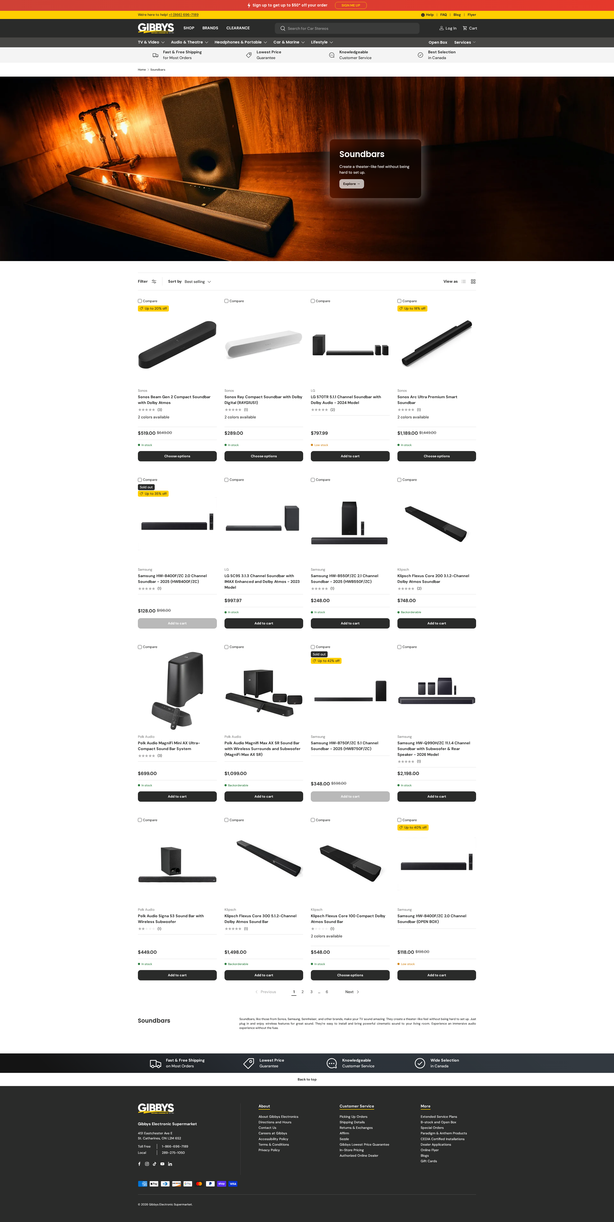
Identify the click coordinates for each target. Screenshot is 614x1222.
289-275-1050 (173, 1152)
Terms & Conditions (274, 1144)
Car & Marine (286, 42)
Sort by (175, 281)
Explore (351, 183)
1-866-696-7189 (175, 1146)
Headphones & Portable (238, 42)
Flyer (472, 14)
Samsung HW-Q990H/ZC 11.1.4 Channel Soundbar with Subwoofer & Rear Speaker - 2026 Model (433, 748)
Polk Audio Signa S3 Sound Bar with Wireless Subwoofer (171, 918)
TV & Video (148, 42)
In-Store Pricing (352, 1150)
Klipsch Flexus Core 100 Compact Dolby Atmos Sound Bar (348, 918)
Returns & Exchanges (356, 1128)
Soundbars (157, 69)
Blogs (425, 1155)
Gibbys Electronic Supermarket (170, 1204)
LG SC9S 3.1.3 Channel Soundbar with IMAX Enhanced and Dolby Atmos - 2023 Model (262, 581)
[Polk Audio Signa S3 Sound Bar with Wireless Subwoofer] (177, 864)
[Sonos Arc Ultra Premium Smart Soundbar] (436, 345)
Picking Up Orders (353, 1116)
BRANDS (210, 28)
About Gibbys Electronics (278, 1116)
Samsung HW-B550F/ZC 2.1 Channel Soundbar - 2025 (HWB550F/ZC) (344, 578)
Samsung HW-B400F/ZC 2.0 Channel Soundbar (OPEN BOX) (431, 918)
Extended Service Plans (439, 1116)
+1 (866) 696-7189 (184, 14)
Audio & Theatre (187, 42)
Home (142, 69)
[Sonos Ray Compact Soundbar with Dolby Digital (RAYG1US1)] (263, 345)
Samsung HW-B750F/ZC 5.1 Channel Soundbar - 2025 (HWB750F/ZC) (344, 745)
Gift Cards (429, 1161)
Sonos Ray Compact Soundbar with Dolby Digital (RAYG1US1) (263, 399)
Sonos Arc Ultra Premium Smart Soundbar (427, 399)
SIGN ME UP (351, 5)
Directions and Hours (275, 1122)
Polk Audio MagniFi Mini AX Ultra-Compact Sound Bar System (169, 745)
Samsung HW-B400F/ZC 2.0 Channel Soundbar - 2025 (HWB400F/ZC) (172, 578)
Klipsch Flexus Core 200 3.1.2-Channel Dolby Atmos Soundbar (433, 578)
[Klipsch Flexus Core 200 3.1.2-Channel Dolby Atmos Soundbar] (436, 523)
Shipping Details (352, 1122)
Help (430, 14)
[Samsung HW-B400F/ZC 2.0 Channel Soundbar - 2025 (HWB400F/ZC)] (177, 523)
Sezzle (344, 1139)
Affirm (344, 1133)
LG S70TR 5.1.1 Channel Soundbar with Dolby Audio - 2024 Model (346, 399)
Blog (457, 14)
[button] (469, 28)
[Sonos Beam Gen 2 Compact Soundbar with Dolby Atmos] (177, 345)
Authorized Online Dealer (359, 1155)
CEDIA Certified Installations (443, 1139)
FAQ (443, 14)
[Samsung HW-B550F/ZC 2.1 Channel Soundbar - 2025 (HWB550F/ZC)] (350, 523)
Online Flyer (430, 1150)
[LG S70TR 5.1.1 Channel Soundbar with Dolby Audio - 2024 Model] (350, 345)
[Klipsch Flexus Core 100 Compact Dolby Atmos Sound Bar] (350, 864)
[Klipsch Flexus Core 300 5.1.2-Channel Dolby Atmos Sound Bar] (263, 864)
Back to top (307, 1079)
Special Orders (432, 1128)
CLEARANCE (238, 28)
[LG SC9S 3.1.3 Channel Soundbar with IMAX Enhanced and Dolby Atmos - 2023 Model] (263, 523)
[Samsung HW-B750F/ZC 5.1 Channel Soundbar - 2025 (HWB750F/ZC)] (350, 690)
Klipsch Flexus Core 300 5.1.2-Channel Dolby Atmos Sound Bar (260, 918)
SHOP (188, 28)
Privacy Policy (269, 1150)
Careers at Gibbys (273, 1133)
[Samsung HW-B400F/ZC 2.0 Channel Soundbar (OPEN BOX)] (436, 864)
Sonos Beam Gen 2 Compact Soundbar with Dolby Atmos (174, 399)
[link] (265, 992)
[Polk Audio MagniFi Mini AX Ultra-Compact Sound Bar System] (177, 690)
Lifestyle (319, 42)
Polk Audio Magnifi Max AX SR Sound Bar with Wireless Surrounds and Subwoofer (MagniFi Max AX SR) (262, 748)
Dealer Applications (436, 1144)
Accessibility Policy (273, 1139)
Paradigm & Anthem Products (444, 1133)
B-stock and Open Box (438, 1122)
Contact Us (267, 1128)
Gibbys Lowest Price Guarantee (364, 1144)
